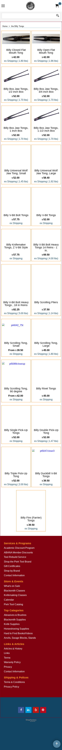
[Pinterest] (43, 710)
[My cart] (57, 6)
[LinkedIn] (28, 710)
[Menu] (3, 6)
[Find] (57, 15)
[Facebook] (21, 710)
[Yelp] (36, 710)
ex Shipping (10, 61)
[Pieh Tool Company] (30, 5)
